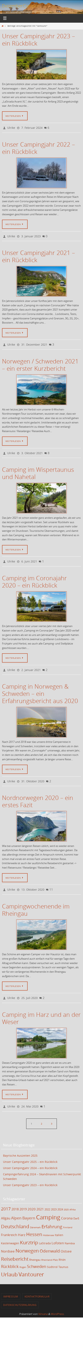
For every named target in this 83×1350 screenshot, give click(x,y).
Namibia (70, 1234)
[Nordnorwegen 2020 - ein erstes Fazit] (41, 820)
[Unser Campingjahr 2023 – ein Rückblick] (41, 64)
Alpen (16, 1208)
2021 (40, 1200)
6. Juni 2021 (29, 557)
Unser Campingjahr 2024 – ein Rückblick (30, 1159)
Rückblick (10, 1257)
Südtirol (52, 1258)
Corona (67, 1209)
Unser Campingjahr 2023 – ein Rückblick (38, 39)
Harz (21, 1225)
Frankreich (9, 1225)
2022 (47, 1200)
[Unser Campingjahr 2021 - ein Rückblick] (41, 279)
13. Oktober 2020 (32, 883)
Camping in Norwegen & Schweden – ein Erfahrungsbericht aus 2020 (40, 688)
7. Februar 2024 (32, 127)
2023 (54, 1200)
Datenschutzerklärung (19, 1295)
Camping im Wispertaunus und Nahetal (38, 469)
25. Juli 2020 (29, 990)
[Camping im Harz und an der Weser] (41, 1035)
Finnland (67, 1218)
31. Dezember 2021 (34, 342)
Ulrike (11, 127)
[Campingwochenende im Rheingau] (41, 927)
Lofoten (58, 1233)
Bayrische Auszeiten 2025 (20, 1146)
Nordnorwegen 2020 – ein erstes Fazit (37, 795)
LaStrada (45, 1234)
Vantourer (31, 1265)
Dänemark (35, 1218)
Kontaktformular (37, 1287)
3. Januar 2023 (31, 235)
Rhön (62, 1250)
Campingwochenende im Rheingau (36, 902)
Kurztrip (29, 1233)
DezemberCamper (20, 6)
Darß (76, 1209)
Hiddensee (48, 1226)
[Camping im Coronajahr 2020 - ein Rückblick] (41, 602)
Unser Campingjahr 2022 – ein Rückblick (38, 147)
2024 (60, 1200)
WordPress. (57, 1304)
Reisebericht (14, 1249)
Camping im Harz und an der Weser (41, 1010)
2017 (6, 1199)
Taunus (63, 1258)
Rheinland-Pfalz (49, 1250)
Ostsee (66, 1242)
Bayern (28, 1208)
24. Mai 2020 (29, 1098)
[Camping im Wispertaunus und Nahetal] (41, 494)
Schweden (36, 1257)
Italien (59, 1226)
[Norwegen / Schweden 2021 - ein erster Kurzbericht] (41, 387)
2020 (32, 1200)
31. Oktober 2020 (32, 775)
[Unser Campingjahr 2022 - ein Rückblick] (41, 172)
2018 (15, 1200)
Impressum (10, 1287)
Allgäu (5, 1209)
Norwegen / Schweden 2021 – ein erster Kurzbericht (40, 362)
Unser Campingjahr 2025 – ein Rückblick (30, 1152)
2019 (23, 1200)
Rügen (23, 1258)
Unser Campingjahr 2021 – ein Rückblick (38, 254)
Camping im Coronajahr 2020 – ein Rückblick (34, 577)
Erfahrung (52, 1217)
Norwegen (27, 1241)
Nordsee (8, 1242)
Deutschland (15, 1217)
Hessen (34, 1225)
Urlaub (9, 1265)
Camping (48, 1208)
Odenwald (50, 1241)
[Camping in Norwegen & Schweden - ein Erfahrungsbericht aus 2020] (41, 716)
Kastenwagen (10, 1234)
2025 (66, 1200)
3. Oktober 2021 (32, 450)
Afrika (73, 1200)
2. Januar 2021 (31, 665)
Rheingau (34, 1250)
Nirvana (43, 1304)
